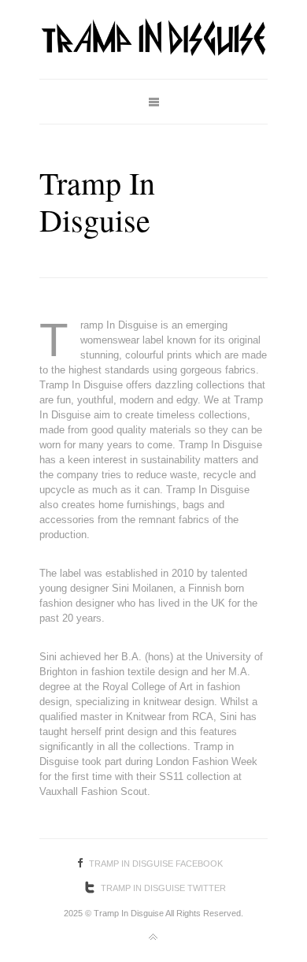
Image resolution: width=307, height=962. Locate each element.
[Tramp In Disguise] (153, 39)
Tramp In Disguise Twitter (163, 888)
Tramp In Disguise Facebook (156, 863)
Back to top (153, 937)
